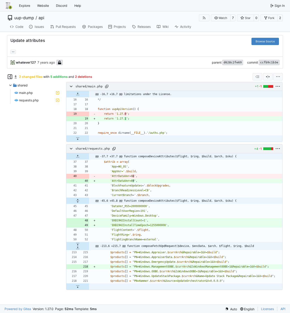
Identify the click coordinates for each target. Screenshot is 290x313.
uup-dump (24, 18)
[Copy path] (107, 86)
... (13, 51)
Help (77, 5)
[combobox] (257, 76)
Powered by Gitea (18, 309)
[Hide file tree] (10, 76)
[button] (221, 17)
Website (43, 5)
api (41, 18)
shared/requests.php (92, 148)
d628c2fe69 (233, 62)
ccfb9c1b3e (269, 62)
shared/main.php (89, 86)
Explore (24, 5)
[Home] (8, 6)
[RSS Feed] (204, 17)
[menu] (278, 76)
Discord (61, 5)
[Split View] (268, 76)
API (282, 309)
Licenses (267, 309)
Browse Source (265, 41)
